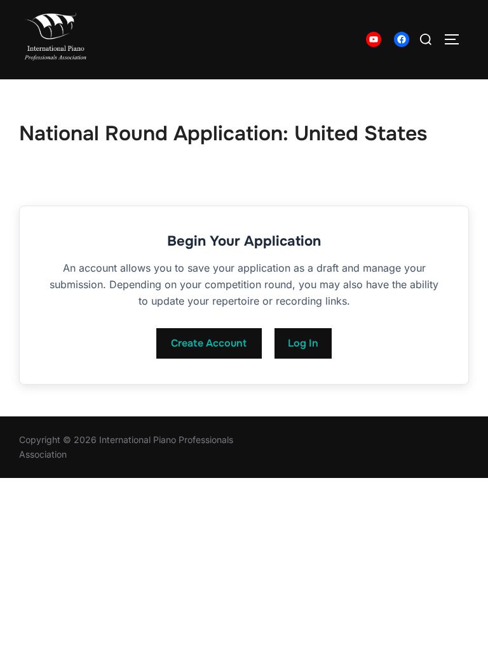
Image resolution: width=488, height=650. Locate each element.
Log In (303, 343)
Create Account (209, 343)
